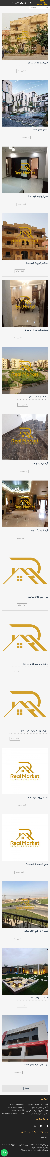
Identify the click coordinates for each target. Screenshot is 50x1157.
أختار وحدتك (22, 71)
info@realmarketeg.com (12, 1113)
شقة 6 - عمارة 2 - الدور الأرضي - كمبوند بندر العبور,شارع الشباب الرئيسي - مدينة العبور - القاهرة (37, 1109)
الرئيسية (45, 8)
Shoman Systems (28, 1150)
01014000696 (16, 1104)
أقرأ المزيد (44, 1137)
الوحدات (34, 8)
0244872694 (16, 1110)
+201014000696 (15, 1107)
